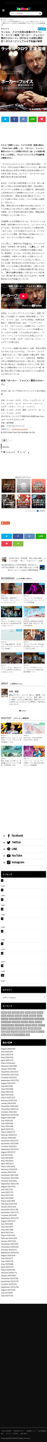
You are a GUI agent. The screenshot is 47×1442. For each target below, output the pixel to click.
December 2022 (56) (9, 1175)
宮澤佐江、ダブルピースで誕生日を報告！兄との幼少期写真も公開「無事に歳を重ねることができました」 (25, 956)
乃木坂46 (11, 1028)
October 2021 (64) (9, 1215)
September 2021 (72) (10, 1218)
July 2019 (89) (7, 1293)
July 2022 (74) (7, 1189)
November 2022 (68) (9, 1178)
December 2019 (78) (9, 1278)
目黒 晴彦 (14, 691)
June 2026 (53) (7, 1054)
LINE (14, 849)
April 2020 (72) (7, 1267)
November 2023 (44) (9, 1143)
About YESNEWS (6, 1431)
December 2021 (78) (9, 1209)
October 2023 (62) (9, 1146)
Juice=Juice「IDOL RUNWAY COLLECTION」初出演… (33, 739)
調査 (9, 1035)
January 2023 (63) (8, 1172)
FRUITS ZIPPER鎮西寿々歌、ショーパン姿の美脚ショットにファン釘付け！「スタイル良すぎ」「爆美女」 (25, 934)
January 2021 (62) (8, 1241)
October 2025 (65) (9, 1077)
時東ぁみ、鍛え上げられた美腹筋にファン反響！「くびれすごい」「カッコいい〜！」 (24, 910)
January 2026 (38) (8, 1069)
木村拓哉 (14, 1031)
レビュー (41, 1025)
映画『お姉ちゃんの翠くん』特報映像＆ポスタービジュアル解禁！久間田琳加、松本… (11, 763)
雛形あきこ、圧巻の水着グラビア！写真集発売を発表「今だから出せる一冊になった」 (25, 891)
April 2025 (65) (7, 1094)
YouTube (17, 855)
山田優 (31, 1028)
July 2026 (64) (7, 1051)
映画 (8, 1031)
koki (22, 1012)
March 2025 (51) (8, 1097)
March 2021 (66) (8, 1235)
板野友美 (22, 1031)
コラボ (31, 1022)
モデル (34, 1025)
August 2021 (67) (8, 1221)
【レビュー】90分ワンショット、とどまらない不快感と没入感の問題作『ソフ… (34, 670)
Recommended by (31, 511)
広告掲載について (31, 1431)
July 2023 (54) (7, 1155)
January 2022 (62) (8, 1206)
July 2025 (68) (7, 1086)
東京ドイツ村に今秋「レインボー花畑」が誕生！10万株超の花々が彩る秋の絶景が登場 (24, 901)
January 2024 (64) (8, 1138)
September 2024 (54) (10, 1115)
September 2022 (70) (10, 1183)
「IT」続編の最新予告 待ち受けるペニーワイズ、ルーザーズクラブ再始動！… (11, 646)
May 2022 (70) (7, 1195)
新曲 (3, 1031)
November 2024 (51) (9, 1109)
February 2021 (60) (9, 1238)
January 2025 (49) (8, 1103)
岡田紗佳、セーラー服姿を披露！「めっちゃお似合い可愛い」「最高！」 (25, 882)
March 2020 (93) (8, 1270)
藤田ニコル (40, 1031)
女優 (25, 1028)
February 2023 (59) (9, 1169)
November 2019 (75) (9, 1281)
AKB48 (4, 1012)
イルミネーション (15, 1019)
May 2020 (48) (7, 1264)
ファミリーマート (7, 1025)
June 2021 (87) (7, 1227)
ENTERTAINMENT (11, 886)
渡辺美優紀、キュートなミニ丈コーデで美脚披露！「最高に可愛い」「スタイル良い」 (25, 945)
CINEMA (6, 523)
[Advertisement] (24, 136)
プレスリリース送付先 (12, 1433)
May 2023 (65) (7, 1160)
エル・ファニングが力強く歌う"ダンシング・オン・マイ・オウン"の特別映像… (34, 600)
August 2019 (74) (8, 1290)
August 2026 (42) (8, 1049)
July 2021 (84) (7, 1224)
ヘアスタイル (19, 1025)
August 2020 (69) (8, 1255)
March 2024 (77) (8, 1132)
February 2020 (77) (9, 1272)
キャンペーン (6, 1022)
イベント (4, 1019)
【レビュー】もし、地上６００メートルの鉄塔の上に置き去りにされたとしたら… (11, 670)
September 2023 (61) (10, 1149)
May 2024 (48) (7, 1126)
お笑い (25, 1016)
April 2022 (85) (7, 1198)
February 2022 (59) (9, 1204)
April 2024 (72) (7, 1129)
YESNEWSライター (18, 1431)
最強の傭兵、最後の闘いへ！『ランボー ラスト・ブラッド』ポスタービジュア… (10, 600)
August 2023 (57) (8, 1152)
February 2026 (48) (9, 1066)
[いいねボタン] (4, 440)
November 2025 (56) (9, 1074)
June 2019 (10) (7, 1295)
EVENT (7, 905)
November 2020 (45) (9, 1247)
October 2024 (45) (9, 1112)
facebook (17, 835)
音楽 (27, 1035)
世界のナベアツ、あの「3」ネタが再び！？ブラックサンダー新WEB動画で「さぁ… (11, 740)
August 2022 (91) (8, 1186)
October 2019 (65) (9, 1284)
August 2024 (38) (8, 1117)
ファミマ (38, 1022)
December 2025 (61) (9, 1071)
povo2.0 (40, 1012)
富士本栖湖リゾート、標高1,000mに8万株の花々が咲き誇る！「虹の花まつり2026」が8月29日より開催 (25, 922)
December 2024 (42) (9, 1106)
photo (34, 1012)
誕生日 (4, 1035)
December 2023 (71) (9, 1140)
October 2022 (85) (9, 1181)
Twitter (16, 842)
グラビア (24, 1022)
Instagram (18, 862)
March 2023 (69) (8, 1166)
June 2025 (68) (7, 1089)
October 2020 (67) (9, 1249)
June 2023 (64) (7, 1158)
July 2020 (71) (7, 1258)
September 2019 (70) (10, 1287)
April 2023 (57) (7, 1163)
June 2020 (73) (7, 1261)
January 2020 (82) (8, 1275)
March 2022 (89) (8, 1201)
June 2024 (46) (7, 1123)
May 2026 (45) (7, 1057)
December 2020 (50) (9, 1244)
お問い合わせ (23, 1433)
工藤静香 (38, 1028)
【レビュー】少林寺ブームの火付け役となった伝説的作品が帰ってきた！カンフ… (11, 623)
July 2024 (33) (7, 1120)
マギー (28, 1025)
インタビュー (39, 1019)
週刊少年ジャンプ (18, 1035)
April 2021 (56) (7, 1232)
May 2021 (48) (7, 1229)
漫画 (28, 1031)
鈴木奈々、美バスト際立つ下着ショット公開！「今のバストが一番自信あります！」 (25, 967)
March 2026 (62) (8, 1063)
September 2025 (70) (10, 1080)
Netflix (28, 1012)
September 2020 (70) (10, 1252)
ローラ (4, 1028)
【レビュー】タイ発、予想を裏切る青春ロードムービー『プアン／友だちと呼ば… (34, 646)
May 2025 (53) (7, 1092)
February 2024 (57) (9, 1135)
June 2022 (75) (7, 1192)
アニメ (39, 1016)
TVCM (4, 1016)
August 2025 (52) (8, 1083)
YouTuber (18, 1016)
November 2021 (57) (9, 1212)
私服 (33, 1031)
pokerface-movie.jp (20, 429)
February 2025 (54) (9, 1100)
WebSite (23, 711)
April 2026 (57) (7, 1060)
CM (9, 1012)
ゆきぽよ (32, 1016)
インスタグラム (28, 1019)
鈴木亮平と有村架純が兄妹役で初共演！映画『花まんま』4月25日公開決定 (34, 623)
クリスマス (16, 1022)
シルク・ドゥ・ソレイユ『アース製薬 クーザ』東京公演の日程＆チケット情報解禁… (34, 763)
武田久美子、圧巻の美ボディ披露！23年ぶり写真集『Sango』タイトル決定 (25, 976)
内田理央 (19, 1028)
